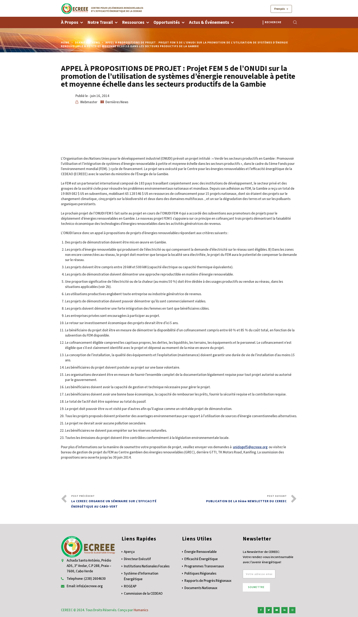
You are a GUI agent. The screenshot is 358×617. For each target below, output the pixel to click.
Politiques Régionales (200, 573)
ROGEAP (130, 586)
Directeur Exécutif (137, 559)
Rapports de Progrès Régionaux (207, 580)
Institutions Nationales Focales (146, 566)
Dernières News (87, 42)
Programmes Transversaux (204, 566)
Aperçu (129, 551)
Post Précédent (114, 501)
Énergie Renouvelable (200, 551)
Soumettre (256, 587)
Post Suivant (246, 498)
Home (65, 42)
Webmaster (88, 102)
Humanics (141, 610)
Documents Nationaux (200, 588)
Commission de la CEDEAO (143, 593)
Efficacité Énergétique (201, 559)
